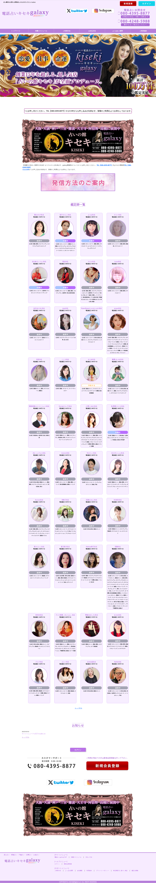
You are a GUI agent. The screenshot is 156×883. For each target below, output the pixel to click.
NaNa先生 (117, 662)
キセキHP (25, 169)
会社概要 (79, 870)
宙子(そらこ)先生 (65, 215)
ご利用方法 (66, 31)
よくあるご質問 (117, 31)
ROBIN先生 (118, 500)
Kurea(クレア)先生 (65, 406)
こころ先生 (65, 359)
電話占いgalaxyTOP (61, 857)
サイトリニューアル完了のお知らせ (34, 734)
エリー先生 (65, 662)
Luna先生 (117, 261)
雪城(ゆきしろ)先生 (91, 615)
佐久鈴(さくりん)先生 (39, 261)
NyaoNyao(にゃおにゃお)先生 (91, 308)
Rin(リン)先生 (91, 453)
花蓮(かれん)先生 (91, 500)
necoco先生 (65, 453)
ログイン (78, 750)
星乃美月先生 (65, 547)
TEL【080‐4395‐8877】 (104, 165)
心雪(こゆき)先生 (91, 406)
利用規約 (89, 870)
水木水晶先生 (91, 662)
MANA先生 (39, 615)
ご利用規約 (143, 31)
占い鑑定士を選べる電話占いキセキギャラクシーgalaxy (19, 2)
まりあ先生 (91, 359)
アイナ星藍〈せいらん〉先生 (65, 615)
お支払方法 (92, 31)
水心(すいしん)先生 (117, 453)
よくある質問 (69, 870)
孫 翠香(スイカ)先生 (117, 406)
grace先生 (117, 308)
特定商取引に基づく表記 (120, 870)
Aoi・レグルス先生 (39, 453)
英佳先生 (65, 261)
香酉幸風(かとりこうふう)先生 (39, 406)
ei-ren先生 (117, 615)
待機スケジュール (41, 31)
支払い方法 (89, 857)
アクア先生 (39, 662)
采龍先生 (118, 547)
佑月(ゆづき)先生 (39, 308)
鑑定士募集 (135, 870)
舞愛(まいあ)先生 (117, 359)
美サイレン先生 (39, 547)
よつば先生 (91, 215)
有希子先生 (65, 500)
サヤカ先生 (91, 261)
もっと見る (78, 708)
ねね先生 (65, 308)
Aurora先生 (39, 500)
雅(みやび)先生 (39, 215)
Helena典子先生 (91, 547)
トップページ (15, 31)
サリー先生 (117, 215)
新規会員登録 (68, 864)
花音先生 (39, 359)
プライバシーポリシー (102, 870)
